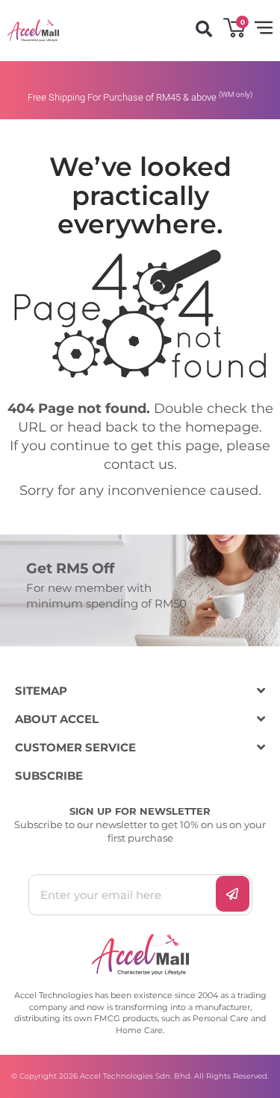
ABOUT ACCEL (57, 719)
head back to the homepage (163, 427)
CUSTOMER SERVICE (75, 747)
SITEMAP (41, 691)
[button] (203, 28)
